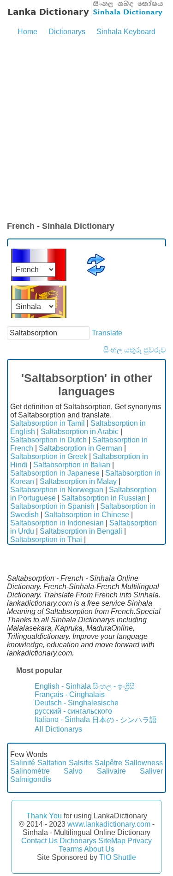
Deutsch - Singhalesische (77, 703)
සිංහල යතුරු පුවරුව (134, 350)
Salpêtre (108, 763)
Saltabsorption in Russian (103, 498)
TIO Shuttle (117, 857)
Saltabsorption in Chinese (86, 514)
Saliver (151, 771)
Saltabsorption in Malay (78, 481)
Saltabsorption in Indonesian (57, 523)
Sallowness (144, 763)
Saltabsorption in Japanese (55, 473)
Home (27, 32)
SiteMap (111, 841)
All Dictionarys (58, 729)
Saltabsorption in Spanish (52, 506)
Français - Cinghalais (70, 694)
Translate (107, 333)
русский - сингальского (73, 711)
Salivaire (111, 771)
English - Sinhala (63, 686)
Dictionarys (66, 32)
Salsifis (81, 763)
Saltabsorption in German (80, 448)
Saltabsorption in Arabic (80, 431)
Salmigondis (30, 779)
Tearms (71, 849)
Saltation (51, 763)
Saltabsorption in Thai (46, 539)
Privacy (139, 841)
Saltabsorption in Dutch (48, 440)
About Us (99, 849)
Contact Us (39, 841)
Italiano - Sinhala (62, 719)
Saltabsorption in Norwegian (56, 490)
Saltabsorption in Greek (48, 456)
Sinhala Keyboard (125, 32)
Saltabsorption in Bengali (81, 531)
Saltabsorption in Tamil (47, 423)
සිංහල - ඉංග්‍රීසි (114, 686)
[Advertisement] (86, 129)
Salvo (73, 771)
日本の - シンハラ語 (124, 720)
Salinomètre (30, 771)
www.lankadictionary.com (108, 824)
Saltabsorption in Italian (71, 465)
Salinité (22, 763)
